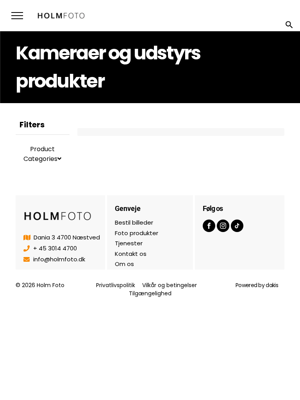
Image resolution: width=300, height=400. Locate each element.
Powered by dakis (257, 285)
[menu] (17, 15)
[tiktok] (237, 227)
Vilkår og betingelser (169, 285)
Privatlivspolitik (115, 285)
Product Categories (40, 154)
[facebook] (209, 227)
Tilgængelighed (150, 293)
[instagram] (223, 227)
